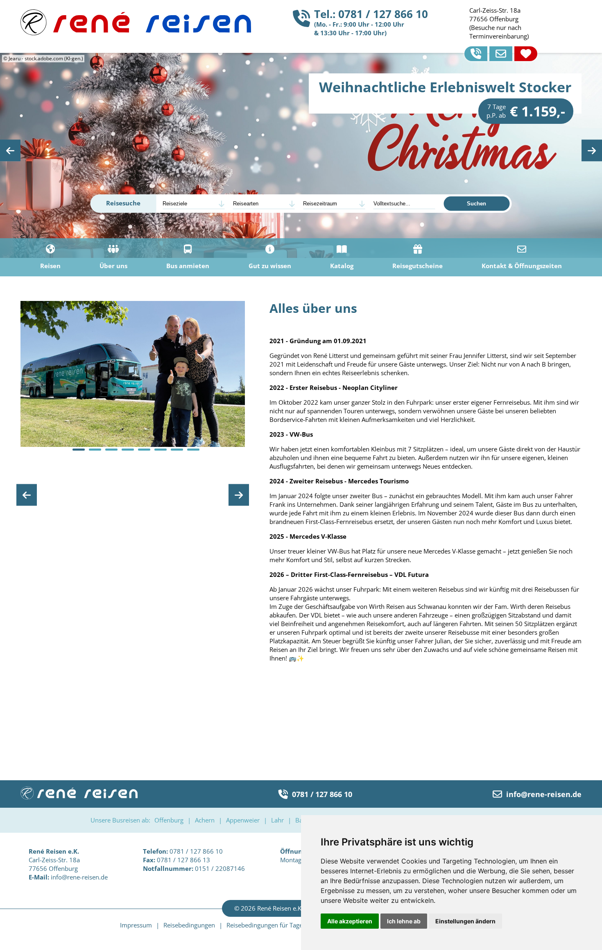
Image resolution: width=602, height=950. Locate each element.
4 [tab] (128, 450)
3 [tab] (111, 450)
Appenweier (243, 820)
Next (592, 150)
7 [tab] (177, 450)
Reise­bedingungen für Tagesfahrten (276, 925)
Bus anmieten (187, 266)
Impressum (136, 925)
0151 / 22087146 (194, 868)
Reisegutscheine (417, 266)
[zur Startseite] (135, 33)
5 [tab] (144, 450)
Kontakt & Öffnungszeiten (522, 266)
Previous (10, 150)
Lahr (277, 820)
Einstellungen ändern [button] (465, 921)
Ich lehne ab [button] (404, 921)
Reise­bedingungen (189, 925)
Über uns (113, 266)
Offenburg (168, 820)
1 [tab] (78, 450)
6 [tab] (160, 450)
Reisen (50, 266)
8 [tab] (193, 450)
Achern (205, 820)
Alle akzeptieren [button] (349, 921)
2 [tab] (95, 450)
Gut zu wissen (270, 266)
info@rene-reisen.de (544, 794)
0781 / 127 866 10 (322, 794)
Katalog (341, 266)
